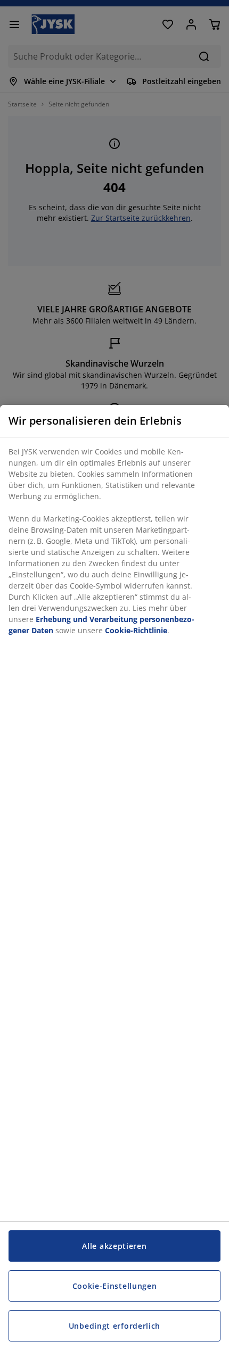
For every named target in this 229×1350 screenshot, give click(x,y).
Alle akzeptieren (114, 1246)
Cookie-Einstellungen (114, 1286)
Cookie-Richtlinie (136, 630)
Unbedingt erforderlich (114, 1326)
